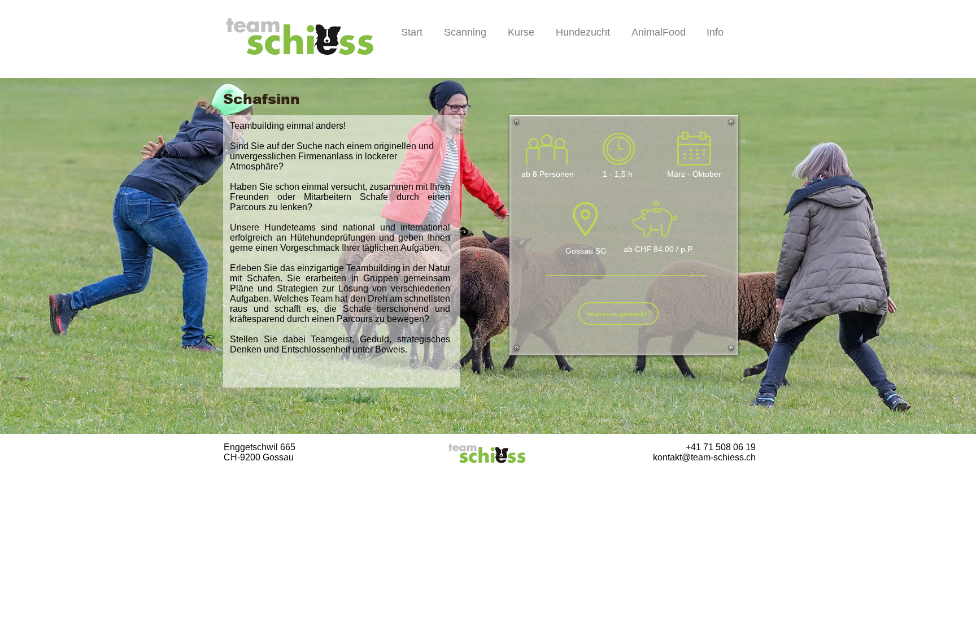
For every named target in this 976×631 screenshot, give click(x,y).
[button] (521, 36)
